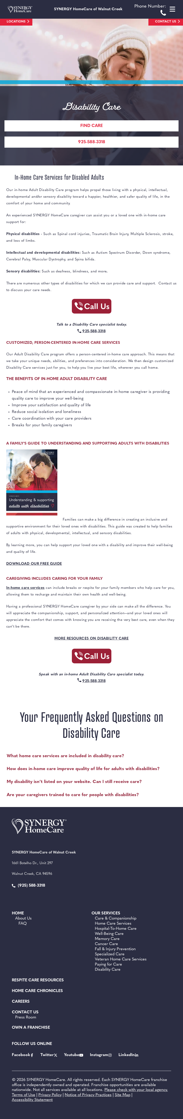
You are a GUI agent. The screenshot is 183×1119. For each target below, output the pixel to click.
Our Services (106, 914)
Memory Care (107, 939)
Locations (16, 21)
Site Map (122, 1095)
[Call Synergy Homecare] (91, 307)
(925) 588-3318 (31, 886)
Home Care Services (113, 924)
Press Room (25, 1018)
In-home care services (25, 588)
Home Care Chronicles (37, 991)
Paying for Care (108, 965)
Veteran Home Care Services (121, 960)
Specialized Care (110, 954)
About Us (23, 919)
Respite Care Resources (38, 980)
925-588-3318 (91, 142)
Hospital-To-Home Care (116, 929)
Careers (21, 1002)
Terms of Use (23, 1095)
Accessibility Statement (32, 1100)
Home (18, 914)
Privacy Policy (50, 1095)
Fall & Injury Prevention (115, 949)
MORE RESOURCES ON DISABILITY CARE (91, 638)
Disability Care (108, 970)
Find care (91, 126)
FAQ (23, 924)
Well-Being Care (109, 934)
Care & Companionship (115, 919)
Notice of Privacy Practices (88, 1095)
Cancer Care (106, 944)
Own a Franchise (31, 1028)
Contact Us (165, 21)
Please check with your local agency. (136, 1090)
